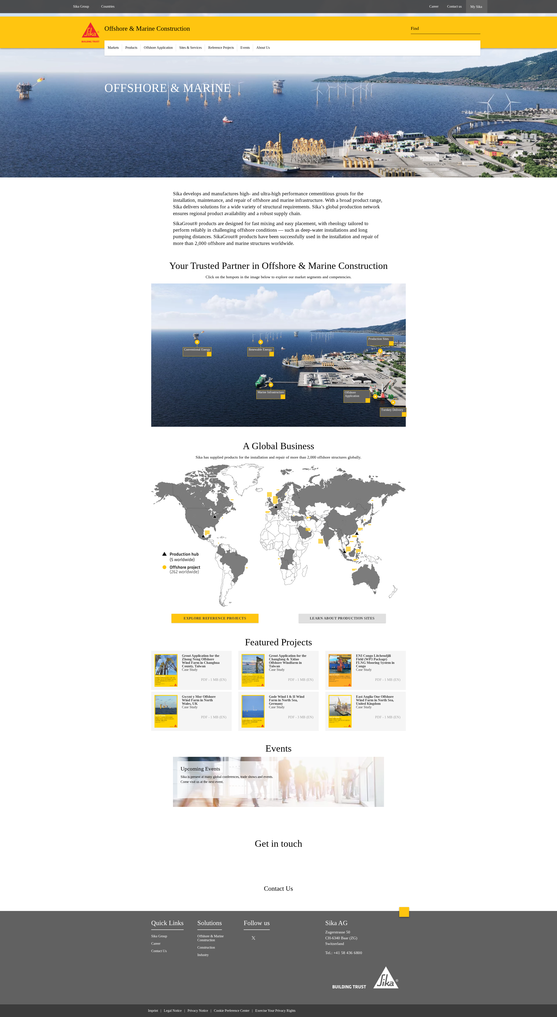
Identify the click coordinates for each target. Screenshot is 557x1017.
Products (131, 47)
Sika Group (81, 6)
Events (245, 47)
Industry (203, 955)
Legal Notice (173, 1010)
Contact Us (159, 951)
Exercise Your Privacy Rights (275, 1010)
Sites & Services (190, 47)
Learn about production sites (342, 618)
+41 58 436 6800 (348, 953)
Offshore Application (158, 47)
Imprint (153, 1010)
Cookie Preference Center (231, 1010)
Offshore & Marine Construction (210, 938)
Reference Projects (221, 47)
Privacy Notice (198, 1010)
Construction (206, 947)
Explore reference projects (215, 618)
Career (156, 943)
